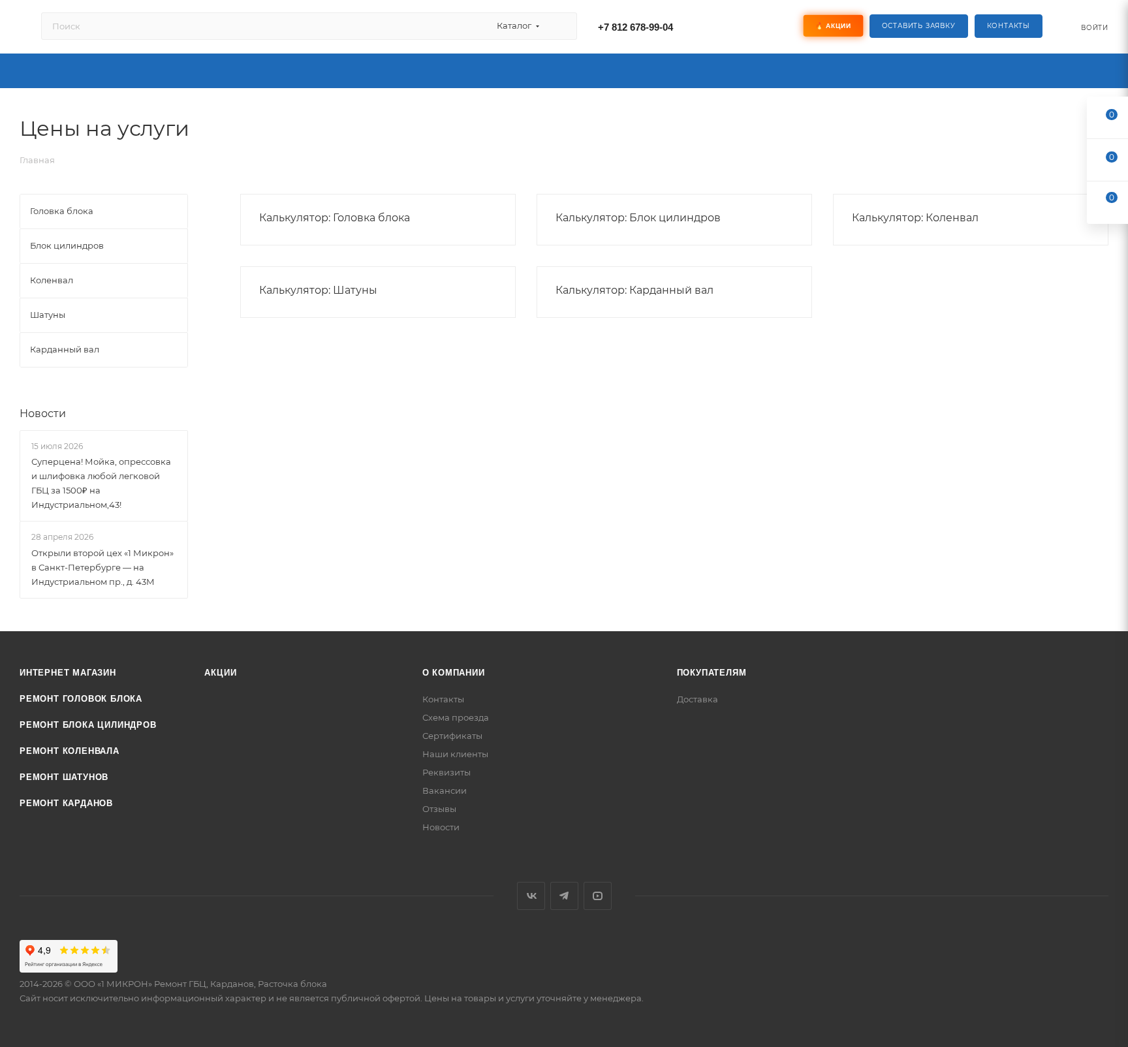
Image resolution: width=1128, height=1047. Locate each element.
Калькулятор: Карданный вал (634, 290)
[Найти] (561, 26)
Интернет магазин (68, 673)
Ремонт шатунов (64, 777)
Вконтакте (531, 896)
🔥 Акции (833, 25)
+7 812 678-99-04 (635, 27)
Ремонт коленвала (69, 751)
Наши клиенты (455, 754)
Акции (220, 673)
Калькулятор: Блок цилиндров (638, 217)
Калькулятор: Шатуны (318, 290)
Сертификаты (452, 735)
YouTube (598, 896)
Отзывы (439, 809)
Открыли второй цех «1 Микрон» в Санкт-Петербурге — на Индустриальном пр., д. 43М (102, 567)
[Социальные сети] (743, 26)
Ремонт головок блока (81, 699)
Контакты (1008, 26)
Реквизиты (446, 772)
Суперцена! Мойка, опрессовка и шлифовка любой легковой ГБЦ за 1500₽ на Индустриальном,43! (101, 483)
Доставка (697, 699)
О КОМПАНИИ (453, 673)
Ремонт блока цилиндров (88, 725)
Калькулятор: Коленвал (915, 217)
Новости (43, 413)
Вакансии (444, 790)
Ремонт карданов (66, 803)
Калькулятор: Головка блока (334, 217)
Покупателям (712, 673)
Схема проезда (455, 717)
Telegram (564, 896)
